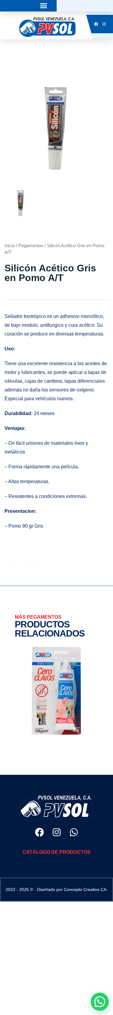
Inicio (10, 245)
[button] (43, 5)
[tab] (21, 203)
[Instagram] (56, 832)
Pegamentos (30, 245)
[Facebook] (39, 832)
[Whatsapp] (73, 832)
